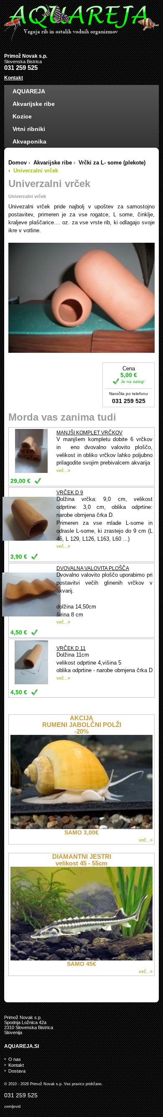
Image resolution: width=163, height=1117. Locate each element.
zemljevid (12, 1106)
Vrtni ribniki (29, 129)
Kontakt (13, 78)
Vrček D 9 (69, 493)
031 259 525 (21, 67)
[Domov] (81, 22)
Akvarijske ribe (34, 103)
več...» (63, 470)
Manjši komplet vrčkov (89, 433)
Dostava (16, 1070)
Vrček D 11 (71, 648)
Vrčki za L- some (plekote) (112, 162)
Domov (17, 162)
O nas (14, 1059)
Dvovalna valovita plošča (92, 568)
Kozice (22, 116)
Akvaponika (29, 141)
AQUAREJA (29, 91)
